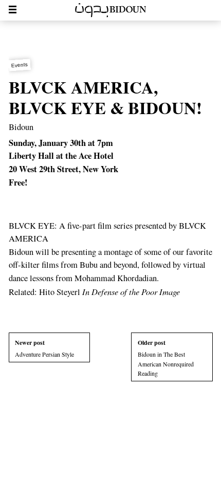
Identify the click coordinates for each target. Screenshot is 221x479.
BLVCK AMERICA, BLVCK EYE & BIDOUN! (105, 97)
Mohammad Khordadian (116, 278)
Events (19, 64)
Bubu (89, 264)
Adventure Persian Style (44, 348)
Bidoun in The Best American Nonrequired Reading (166, 357)
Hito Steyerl (109, 292)
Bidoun (21, 127)
